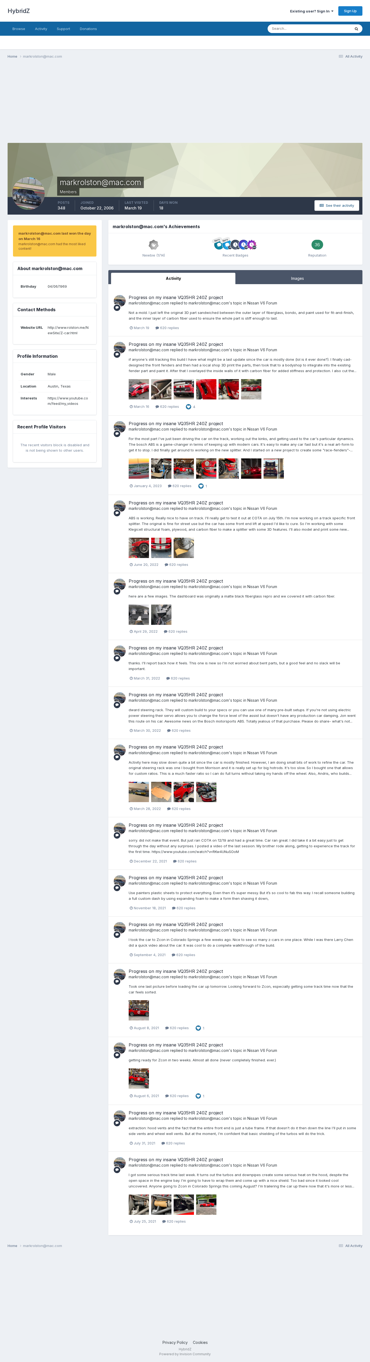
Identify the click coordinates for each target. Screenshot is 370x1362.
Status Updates (331, 29)
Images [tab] (297, 278)
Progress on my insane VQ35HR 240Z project (176, 297)
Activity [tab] (173, 278)
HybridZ (19, 10)
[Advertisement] (106, 105)
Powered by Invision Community (185, 1354)
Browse (18, 29)
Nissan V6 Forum (262, 303)
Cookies (200, 1342)
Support (63, 29)
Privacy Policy (175, 1342)
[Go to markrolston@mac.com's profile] (120, 301)
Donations (88, 29)
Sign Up (350, 11)
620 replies (169, 328)
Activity (41, 29)
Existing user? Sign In (310, 11)
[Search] (356, 28)
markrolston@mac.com (149, 303)
